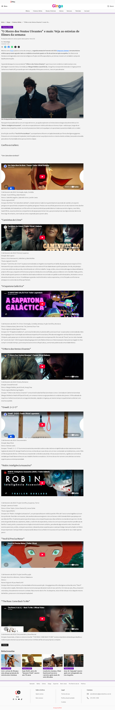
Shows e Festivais (51, 11)
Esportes (55, 683)
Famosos (69, 11)
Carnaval (86, 11)
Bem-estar (63, 683)
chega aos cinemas (63, 50)
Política (83, 683)
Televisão (78, 11)
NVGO (60, 707)
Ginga (49, 683)
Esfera (44, 683)
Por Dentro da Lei (74, 683)
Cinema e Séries (37, 11)
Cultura (61, 11)
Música (28, 11)
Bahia (38, 683)
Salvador (32, 683)
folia (11, 50)
